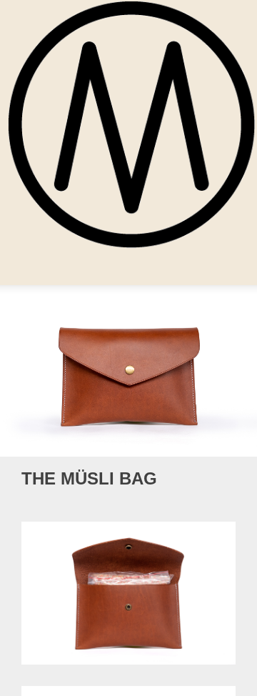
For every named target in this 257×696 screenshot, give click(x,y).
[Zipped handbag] (210, 479)
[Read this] (229, 479)
